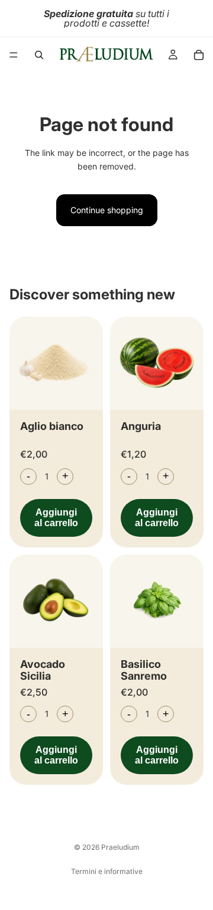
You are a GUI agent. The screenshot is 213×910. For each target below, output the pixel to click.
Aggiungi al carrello (56, 517)
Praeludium (120, 847)
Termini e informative (107, 871)
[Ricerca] (39, 55)
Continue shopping (106, 210)
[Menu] (13, 55)
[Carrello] (199, 55)
